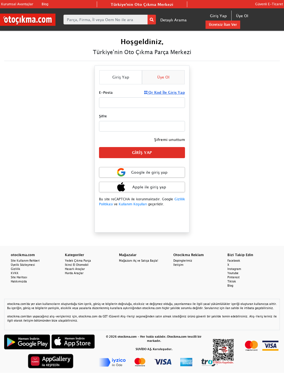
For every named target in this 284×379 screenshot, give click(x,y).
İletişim (178, 264)
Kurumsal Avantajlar (17, 4)
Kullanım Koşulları (133, 204)
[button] (141, 187)
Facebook (233, 260)
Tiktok (231, 281)
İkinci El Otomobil (76, 264)
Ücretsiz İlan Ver (223, 24)
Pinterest (233, 277)
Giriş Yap (218, 15)
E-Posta (106, 92)
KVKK (15, 273)
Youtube (233, 273)
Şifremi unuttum (169, 139)
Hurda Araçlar (74, 273)
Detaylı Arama (173, 19)
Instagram (234, 269)
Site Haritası (19, 277)
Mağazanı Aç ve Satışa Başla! (138, 260)
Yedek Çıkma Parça (78, 260)
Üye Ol (242, 15)
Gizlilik (15, 269)
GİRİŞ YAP (142, 152)
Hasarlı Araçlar (75, 269)
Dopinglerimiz (182, 260)
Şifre (103, 116)
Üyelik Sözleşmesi (23, 264)
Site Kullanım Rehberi (25, 260)
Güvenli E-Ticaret (269, 4)
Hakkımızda (19, 281)
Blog (45, 4)
